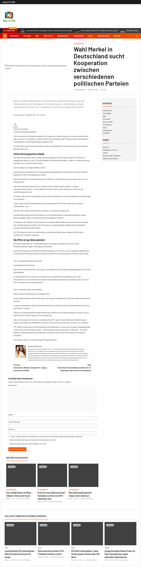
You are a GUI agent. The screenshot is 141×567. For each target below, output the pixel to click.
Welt (37, 36)
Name (11, 415)
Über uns (106, 147)
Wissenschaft (63, 36)
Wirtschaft (48, 36)
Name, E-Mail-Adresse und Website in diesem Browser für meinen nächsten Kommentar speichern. (46, 437)
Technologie (78, 36)
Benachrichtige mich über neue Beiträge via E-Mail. (28, 444)
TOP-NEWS (27, 36)
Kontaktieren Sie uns (110, 150)
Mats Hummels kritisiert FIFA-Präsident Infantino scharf (99, 30)
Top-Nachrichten (79, 43)
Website (11, 429)
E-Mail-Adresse (14, 422)
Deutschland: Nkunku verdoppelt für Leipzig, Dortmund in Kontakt (30, 368)
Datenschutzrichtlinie (110, 159)
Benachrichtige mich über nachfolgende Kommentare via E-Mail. (33, 440)
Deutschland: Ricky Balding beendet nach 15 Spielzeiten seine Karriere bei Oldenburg (74, 368)
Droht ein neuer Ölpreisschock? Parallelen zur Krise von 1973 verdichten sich (51, 495)
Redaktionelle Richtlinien (112, 156)
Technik (107, 547)
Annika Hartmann (80, 89)
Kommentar (13, 385)
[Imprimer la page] (15, 126)
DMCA (105, 153)
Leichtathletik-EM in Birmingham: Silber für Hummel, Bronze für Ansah (49, 30)
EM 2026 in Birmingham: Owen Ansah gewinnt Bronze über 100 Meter (85, 554)
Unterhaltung (103, 36)
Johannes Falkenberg (24, 498)
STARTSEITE (14, 36)
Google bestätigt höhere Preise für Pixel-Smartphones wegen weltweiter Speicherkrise (120, 554)
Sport (90, 36)
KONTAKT (117, 36)
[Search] (136, 36)
